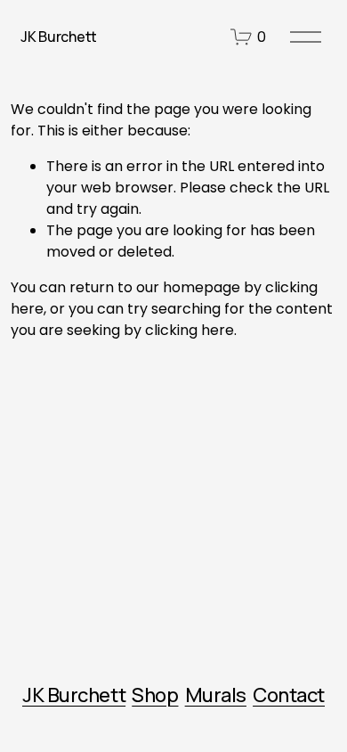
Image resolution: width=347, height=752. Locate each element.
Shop (155, 695)
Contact (289, 695)
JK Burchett (58, 36)
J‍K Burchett (73, 695)
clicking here (189, 330)
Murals (215, 695)
